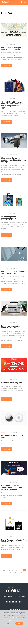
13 (20, 570)
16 (10, 572)
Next (15, 572)
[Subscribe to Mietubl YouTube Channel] (13, 602)
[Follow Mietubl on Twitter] (10, 602)
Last (21, 572)
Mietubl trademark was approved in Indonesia (11, 48)
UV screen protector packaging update (9, 218)
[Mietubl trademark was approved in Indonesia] (14, 36)
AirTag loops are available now (12, 436)
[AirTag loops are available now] (14, 424)
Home (2, 8)
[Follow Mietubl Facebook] (20, 602)
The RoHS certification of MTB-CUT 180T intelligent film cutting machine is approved (12, 105)
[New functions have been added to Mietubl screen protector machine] (14, 475)
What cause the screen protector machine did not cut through (13, 160)
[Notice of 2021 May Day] (14, 372)
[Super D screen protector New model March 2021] (14, 529)
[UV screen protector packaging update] (14, 206)
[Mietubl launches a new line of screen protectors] (14, 260)
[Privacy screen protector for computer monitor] (14, 315)
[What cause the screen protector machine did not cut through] (14, 147)
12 (16, 570)
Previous (10, 570)
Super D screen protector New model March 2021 (14, 541)
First (4, 570)
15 (6, 572)
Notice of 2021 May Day (11, 383)
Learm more (7, 65)
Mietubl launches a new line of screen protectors (14, 272)
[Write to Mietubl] (16, 602)
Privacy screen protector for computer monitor (13, 327)
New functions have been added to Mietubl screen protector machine (11, 488)
